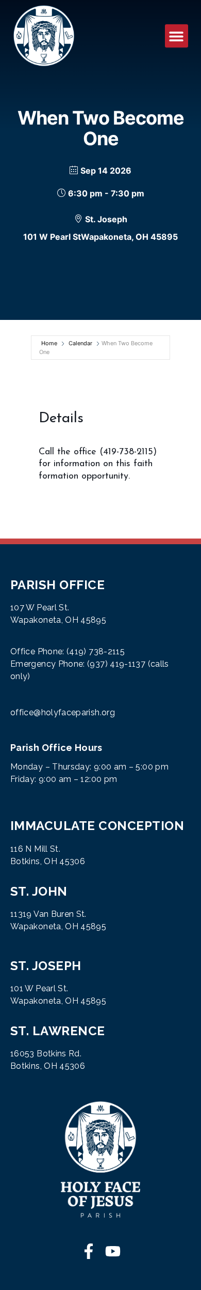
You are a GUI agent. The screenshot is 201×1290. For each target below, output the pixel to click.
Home (49, 343)
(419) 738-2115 (95, 651)
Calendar (80, 343)
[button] (176, 36)
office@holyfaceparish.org (62, 712)
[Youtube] (113, 1251)
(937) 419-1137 (116, 664)
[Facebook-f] (88, 1251)
